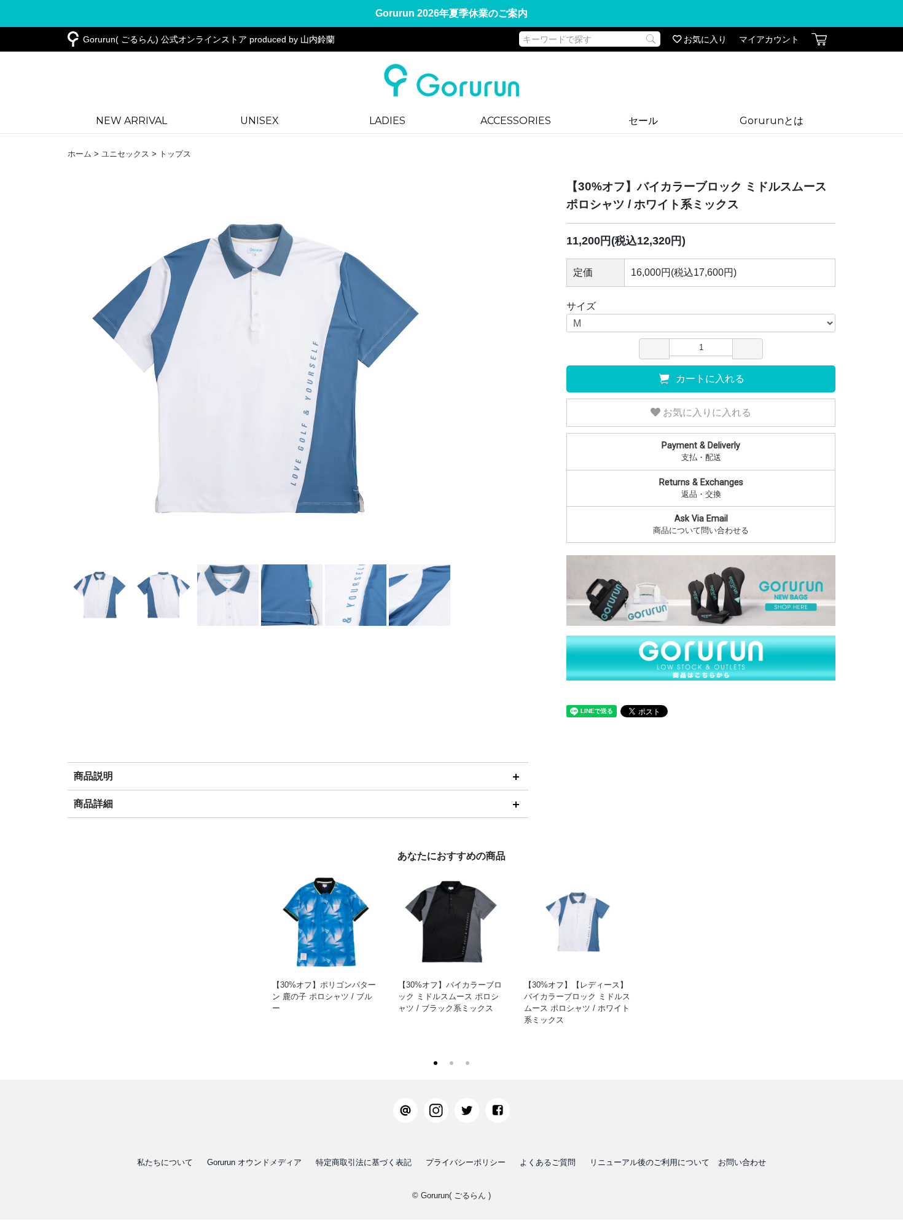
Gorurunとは (771, 121)
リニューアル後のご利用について (650, 1162)
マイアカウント (769, 39)
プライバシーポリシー (466, 1162)
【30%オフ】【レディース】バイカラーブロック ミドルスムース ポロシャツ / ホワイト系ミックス (577, 1002)
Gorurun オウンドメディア (254, 1162)
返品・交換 (701, 488)
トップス (175, 153)
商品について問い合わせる (701, 524)
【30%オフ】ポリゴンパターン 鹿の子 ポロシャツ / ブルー (324, 996)
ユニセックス (125, 153)
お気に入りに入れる (705, 412)
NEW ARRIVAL (131, 121)
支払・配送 (701, 451)
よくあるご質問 (548, 1162)
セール (643, 121)
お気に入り (704, 39)
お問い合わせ (742, 1162)
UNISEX (259, 121)
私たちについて (165, 1162)
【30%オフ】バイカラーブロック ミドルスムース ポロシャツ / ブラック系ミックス (450, 996)
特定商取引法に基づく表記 (364, 1162)
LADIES (387, 121)
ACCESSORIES (515, 121)
